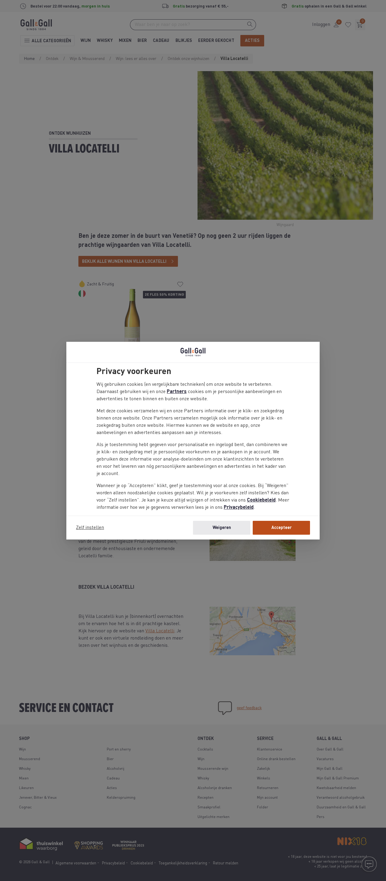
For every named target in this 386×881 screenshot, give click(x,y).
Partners (177, 391)
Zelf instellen (90, 527)
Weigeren (222, 528)
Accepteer (281, 528)
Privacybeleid (239, 507)
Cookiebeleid (261, 500)
